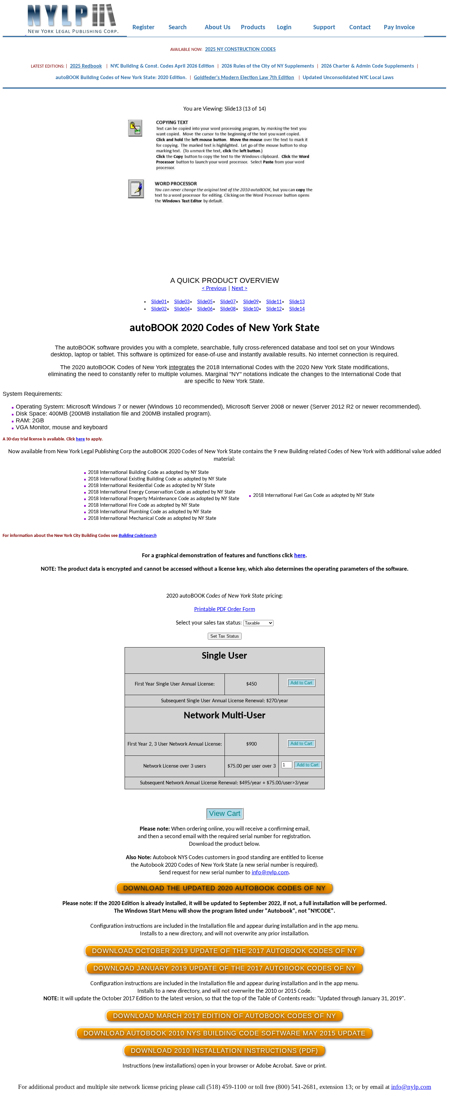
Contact (360, 28)
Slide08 (228, 309)
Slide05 (205, 302)
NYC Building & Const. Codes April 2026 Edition (162, 66)
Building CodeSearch (137, 536)
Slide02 (159, 309)
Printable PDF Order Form (224, 609)
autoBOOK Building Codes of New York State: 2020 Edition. (121, 77)
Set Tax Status (224, 636)
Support (324, 28)
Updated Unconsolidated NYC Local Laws (348, 77)
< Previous (214, 289)
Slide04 (182, 309)
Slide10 (251, 309)
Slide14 (297, 309)
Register (143, 28)
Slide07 (228, 302)
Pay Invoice (399, 28)
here (80, 439)
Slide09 (251, 302)
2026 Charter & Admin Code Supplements (367, 66)
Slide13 (297, 302)
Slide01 (159, 302)
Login (284, 28)
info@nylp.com (270, 873)
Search (177, 28)
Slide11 (274, 302)
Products (253, 28)
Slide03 (182, 302)
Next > (240, 289)
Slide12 (274, 309)
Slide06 (205, 309)
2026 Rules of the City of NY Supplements (268, 66)
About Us (217, 28)
